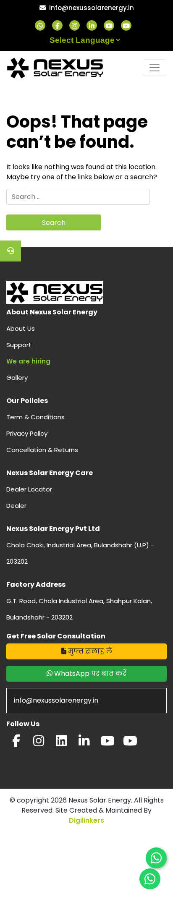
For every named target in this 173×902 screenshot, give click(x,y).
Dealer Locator (29, 489)
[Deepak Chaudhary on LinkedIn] (84, 743)
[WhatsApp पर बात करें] (156, 857)
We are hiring (28, 361)
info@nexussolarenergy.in (91, 7)
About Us (20, 328)
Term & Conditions (35, 417)
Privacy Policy (26, 433)
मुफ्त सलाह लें (89, 651)
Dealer (16, 505)
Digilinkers (86, 820)
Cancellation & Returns (42, 449)
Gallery (17, 377)
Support (18, 344)
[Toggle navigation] (154, 67)
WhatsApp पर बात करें (89, 673)
